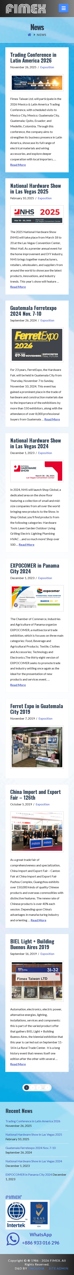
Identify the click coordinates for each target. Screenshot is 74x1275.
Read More (18, 164)
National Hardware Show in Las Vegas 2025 (35, 188)
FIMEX (26, 9)
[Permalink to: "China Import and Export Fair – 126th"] (37, 832)
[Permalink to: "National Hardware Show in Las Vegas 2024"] (37, 471)
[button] (63, 8)
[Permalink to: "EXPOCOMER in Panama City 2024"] (37, 598)
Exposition (47, 67)
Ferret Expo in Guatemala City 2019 (36, 708)
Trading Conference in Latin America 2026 (33, 57)
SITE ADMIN (58, 1268)
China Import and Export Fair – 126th (35, 794)
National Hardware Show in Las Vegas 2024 (35, 443)
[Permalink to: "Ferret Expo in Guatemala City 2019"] (37, 747)
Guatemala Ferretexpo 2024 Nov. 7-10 (33, 310)
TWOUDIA (36, 1268)
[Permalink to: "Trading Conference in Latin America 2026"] (37, 83)
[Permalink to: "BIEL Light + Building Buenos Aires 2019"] (37, 981)
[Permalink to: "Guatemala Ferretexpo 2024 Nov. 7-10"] (37, 345)
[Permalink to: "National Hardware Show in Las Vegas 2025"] (37, 215)
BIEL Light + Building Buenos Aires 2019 (32, 944)
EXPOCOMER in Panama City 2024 (34, 568)
